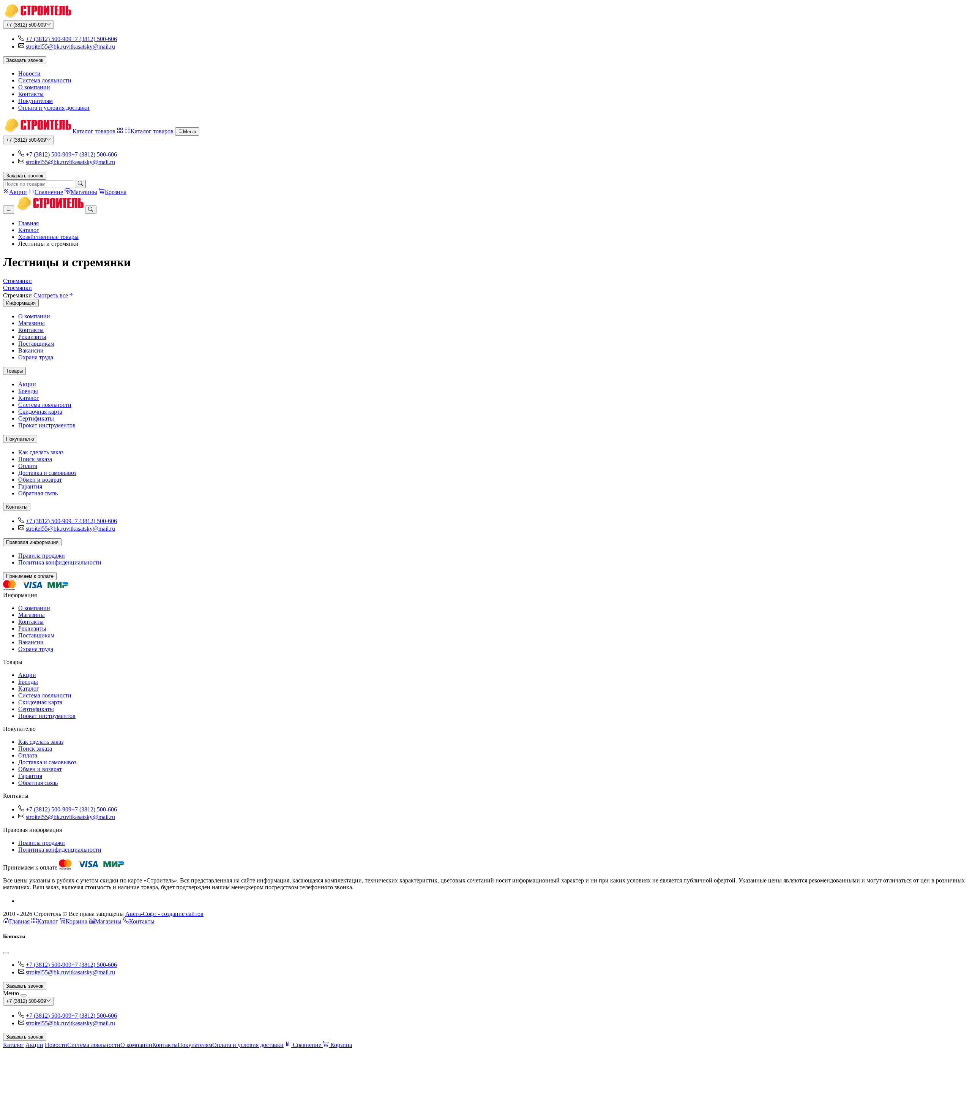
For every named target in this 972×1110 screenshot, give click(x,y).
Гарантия (30, 486)
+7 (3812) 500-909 (26, 25)
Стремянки (17, 281)
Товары (14, 371)
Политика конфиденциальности (59, 562)
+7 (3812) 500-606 (94, 39)
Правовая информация (32, 542)
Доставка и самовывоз (47, 473)
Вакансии (31, 350)
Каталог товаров (95, 131)
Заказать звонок (24, 60)
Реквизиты (32, 337)
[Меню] (8, 210)
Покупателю (20, 439)
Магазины (31, 323)
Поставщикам (36, 343)
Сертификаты (36, 418)
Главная (28, 223)
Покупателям (35, 101)
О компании (34, 87)
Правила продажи (41, 555)
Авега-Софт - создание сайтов (164, 914)
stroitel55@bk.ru (46, 46)
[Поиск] (80, 184)
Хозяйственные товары (48, 237)
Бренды (28, 391)
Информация (21, 303)
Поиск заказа (35, 459)
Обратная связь (38, 493)
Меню (189, 131)
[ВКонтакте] (21, 901)
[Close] (6, 953)
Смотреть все (50, 295)
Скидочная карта (40, 411)
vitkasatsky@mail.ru (90, 46)
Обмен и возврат (40, 479)
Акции (27, 384)
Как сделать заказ (40, 452)
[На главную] (37, 17)
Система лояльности (44, 80)
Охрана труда (35, 357)
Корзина (76, 921)
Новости (29, 73)
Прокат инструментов (47, 425)
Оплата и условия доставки (54, 107)
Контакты (31, 94)
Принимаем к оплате (30, 576)
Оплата (27, 466)
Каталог (28, 230)
